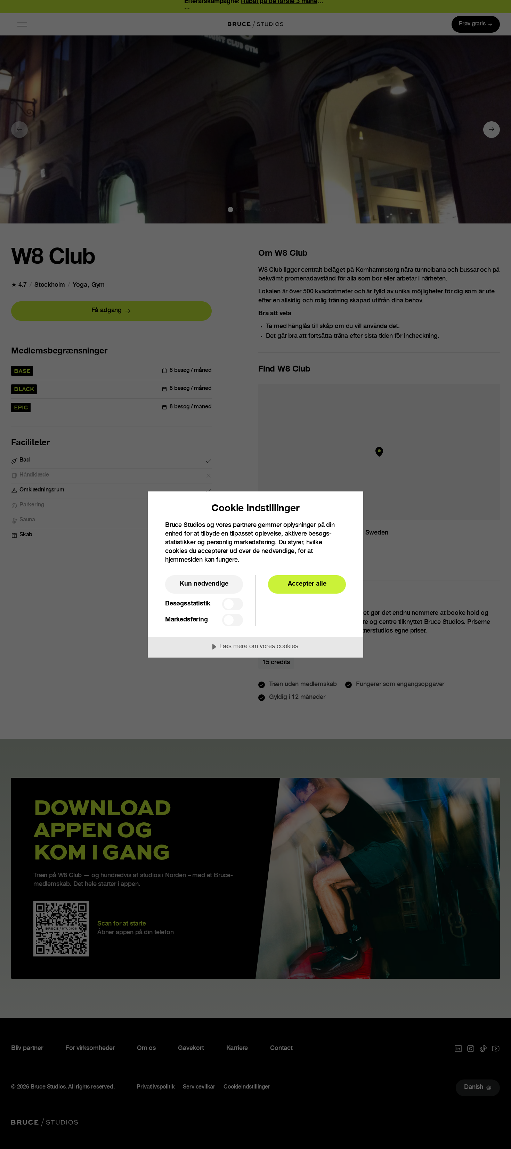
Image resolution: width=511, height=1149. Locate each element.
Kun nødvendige (204, 584)
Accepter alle (307, 584)
